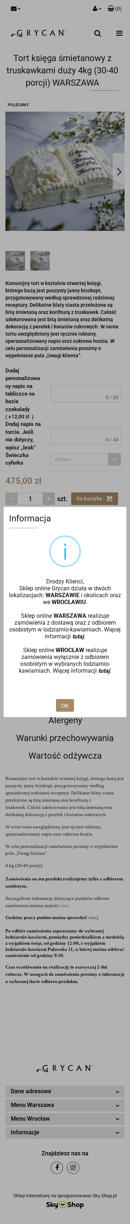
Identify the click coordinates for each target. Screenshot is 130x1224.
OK (65, 705)
